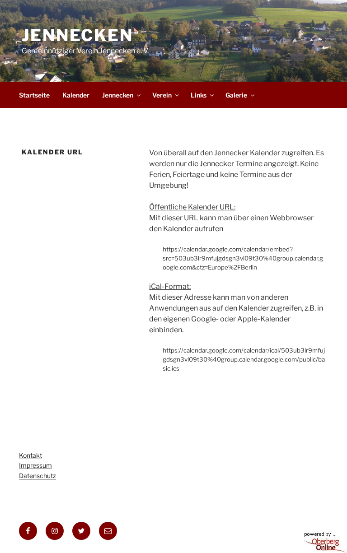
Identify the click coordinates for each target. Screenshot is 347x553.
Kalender (75, 95)
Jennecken (77, 35)
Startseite (34, 95)
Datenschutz (37, 475)
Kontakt (30, 455)
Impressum (35, 465)
